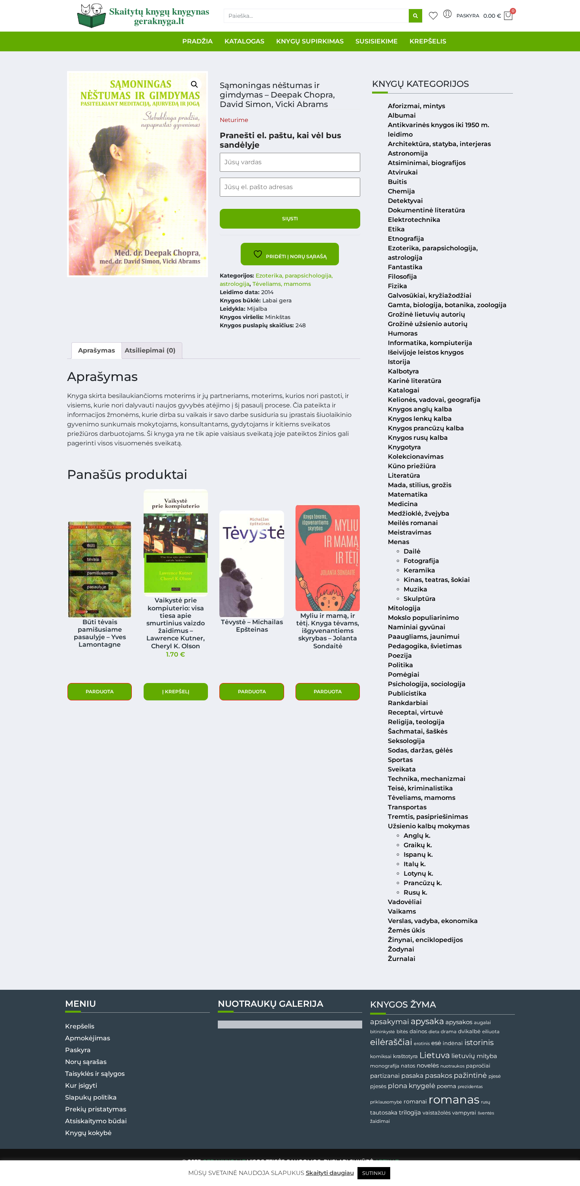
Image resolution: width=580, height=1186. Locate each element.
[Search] (415, 16)
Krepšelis (79, 1026)
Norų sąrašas (86, 1062)
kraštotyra (405, 1056)
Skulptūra (420, 598)
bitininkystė (382, 1031)
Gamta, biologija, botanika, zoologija (447, 305)
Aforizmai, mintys (416, 106)
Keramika (419, 570)
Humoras (402, 333)
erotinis (422, 1043)
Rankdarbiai (408, 703)
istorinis (479, 1042)
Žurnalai (401, 959)
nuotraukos (452, 1066)
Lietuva (434, 1055)
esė (436, 1043)
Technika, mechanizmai (427, 779)
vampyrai (464, 1112)
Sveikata (402, 769)
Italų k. (415, 864)
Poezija (400, 655)
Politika (400, 665)
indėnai (453, 1043)
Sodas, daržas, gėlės (420, 750)
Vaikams (402, 911)
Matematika (408, 494)
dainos (418, 1031)
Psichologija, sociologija (427, 684)
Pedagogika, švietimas (425, 646)
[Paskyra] (447, 14)
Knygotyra (404, 447)
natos (408, 1065)
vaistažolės (437, 1112)
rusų (485, 1102)
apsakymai (389, 1021)
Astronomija (408, 153)
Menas (398, 542)
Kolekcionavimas (415, 456)
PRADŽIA (197, 41)
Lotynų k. (418, 873)
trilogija (410, 1112)
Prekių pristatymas (95, 1109)
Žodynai (401, 949)
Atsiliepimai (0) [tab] (150, 350)
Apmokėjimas (87, 1038)
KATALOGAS (244, 41)
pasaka (412, 1075)
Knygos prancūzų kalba (426, 428)
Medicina (403, 504)
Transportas (407, 807)
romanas (453, 1099)
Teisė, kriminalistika (420, 788)
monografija (384, 1066)
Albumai (402, 115)
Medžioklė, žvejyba (418, 513)
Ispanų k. (418, 854)
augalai (482, 1022)
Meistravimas (409, 532)
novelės (428, 1065)
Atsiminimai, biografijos (427, 163)
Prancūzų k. (423, 883)
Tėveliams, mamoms (282, 283)
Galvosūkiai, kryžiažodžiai (429, 295)
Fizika (397, 286)
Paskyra (468, 16)
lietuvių (463, 1056)
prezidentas (470, 1086)
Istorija (399, 362)
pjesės (378, 1086)
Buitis (397, 182)
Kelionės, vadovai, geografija (434, 399)
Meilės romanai (413, 523)
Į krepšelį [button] (175, 691)
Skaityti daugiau (330, 1173)
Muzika (415, 589)
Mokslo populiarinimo (423, 617)
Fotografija (421, 561)
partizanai (385, 1075)
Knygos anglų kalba (420, 409)
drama (449, 1031)
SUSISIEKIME (376, 41)
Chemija (401, 191)
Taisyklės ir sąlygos (95, 1073)
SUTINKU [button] (373, 1173)
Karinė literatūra (415, 381)
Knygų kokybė (88, 1133)
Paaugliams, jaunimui (424, 636)
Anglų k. (417, 835)
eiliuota (491, 1031)
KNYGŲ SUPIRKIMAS (310, 41)
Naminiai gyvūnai (416, 627)
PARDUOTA (100, 691)
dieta (433, 1031)
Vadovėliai (405, 902)
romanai (415, 1101)
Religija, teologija (416, 722)
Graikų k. (418, 845)
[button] (194, 84)
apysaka (427, 1021)
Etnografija (406, 238)
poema (446, 1086)
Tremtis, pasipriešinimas (428, 816)
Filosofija (402, 276)
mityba (487, 1056)
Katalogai (403, 390)
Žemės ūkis (406, 930)
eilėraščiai (391, 1042)
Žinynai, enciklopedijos (425, 940)
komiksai (380, 1056)
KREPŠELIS (428, 41)
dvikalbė (469, 1031)
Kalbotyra (403, 371)
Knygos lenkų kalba (420, 418)
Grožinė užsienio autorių (428, 324)
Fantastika (405, 267)
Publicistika (407, 693)
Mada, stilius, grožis (419, 485)
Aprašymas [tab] (96, 350)
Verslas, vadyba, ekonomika (433, 921)
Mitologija (404, 608)
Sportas (400, 760)
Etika (396, 229)
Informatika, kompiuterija (430, 343)
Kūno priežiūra (412, 466)
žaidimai (380, 1121)
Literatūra (404, 475)
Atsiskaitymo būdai (96, 1121)
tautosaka (383, 1112)
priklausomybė (386, 1102)
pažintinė (470, 1075)
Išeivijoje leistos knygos (426, 352)
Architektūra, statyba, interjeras (439, 144)
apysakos (458, 1022)
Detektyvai (405, 201)
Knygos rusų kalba (418, 437)
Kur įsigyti (81, 1085)
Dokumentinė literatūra (426, 210)
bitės (402, 1031)
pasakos (438, 1075)
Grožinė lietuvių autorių (426, 314)
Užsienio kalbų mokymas (429, 826)
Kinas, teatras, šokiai (437, 580)
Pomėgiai (403, 674)
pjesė (494, 1076)
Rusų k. (415, 892)
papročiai (478, 1065)
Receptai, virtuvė (415, 712)
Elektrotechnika (414, 219)
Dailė (412, 551)
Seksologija (406, 741)
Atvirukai (403, 172)
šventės (486, 1113)
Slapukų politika (91, 1097)
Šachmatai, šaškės (417, 731)
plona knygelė (411, 1086)
